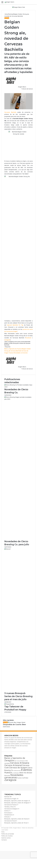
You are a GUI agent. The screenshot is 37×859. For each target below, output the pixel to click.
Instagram (7, 340)
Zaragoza (10, 779)
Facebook (28, 337)
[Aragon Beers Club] (18, 7)
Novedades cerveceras (21, 353)
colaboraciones (17, 770)
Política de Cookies (7, 836)
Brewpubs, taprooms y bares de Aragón (16, 800)
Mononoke (7, 775)
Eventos (26, 770)
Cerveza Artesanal (13, 765)
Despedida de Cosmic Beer (14, 724)
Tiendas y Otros (9, 806)
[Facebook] (4, 91)
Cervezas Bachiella (10, 112)
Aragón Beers (22, 87)
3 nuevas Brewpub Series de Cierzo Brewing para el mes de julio (18, 696)
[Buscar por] (35, 3)
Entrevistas (7, 812)
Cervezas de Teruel (10, 821)
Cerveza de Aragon (18, 767)
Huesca (11, 353)
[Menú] (2, 3)
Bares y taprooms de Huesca (12, 349)
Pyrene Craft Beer (22, 778)
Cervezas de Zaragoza (11, 808)
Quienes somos (6, 838)
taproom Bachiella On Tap (15, 325)
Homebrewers (8, 815)
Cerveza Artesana (19, 762)
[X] (0, 848)
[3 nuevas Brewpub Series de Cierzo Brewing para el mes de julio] (18, 549)
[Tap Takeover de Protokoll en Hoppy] (9, 704)
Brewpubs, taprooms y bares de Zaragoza (16, 802)
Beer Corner (17, 760)
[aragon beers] (9, 2)
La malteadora (15, 773)
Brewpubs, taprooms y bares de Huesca (16, 819)
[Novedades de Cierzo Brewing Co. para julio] (18, 399)
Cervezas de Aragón (10, 798)
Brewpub (22, 760)
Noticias (10, 14)
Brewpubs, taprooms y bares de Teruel (15, 823)
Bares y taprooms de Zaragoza (14, 759)
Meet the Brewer (26, 773)
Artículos (7, 817)
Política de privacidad (7, 834)
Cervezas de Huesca (10, 804)
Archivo (6, 810)
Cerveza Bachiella (16, 351)
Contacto (4, 840)
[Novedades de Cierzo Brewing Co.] (18, 387)
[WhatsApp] (5, 91)
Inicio (6, 14)
